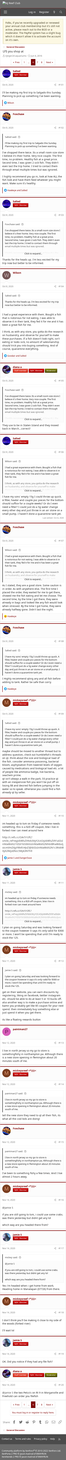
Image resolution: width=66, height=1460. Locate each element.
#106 (61, 452)
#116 (61, 1199)
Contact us (7, 1438)
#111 (61, 882)
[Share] (55, 85)
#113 (61, 1042)
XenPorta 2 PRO (9, 1453)
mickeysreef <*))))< (24, 700)
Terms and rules (23, 1438)
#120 (61, 1384)
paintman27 (20, 1029)
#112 (61, 960)
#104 (61, 286)
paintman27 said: (14, 1093)
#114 (61, 1084)
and (17, 190)
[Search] (61, 12)
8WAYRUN (41, 1453)
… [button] (29, 62)
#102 (61, 127)
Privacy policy (40, 1438)
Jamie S (17, 869)
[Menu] (5, 12)
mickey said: (11, 892)
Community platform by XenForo (31, 1450)
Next (48, 62)
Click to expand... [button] (33, 253)
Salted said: (11, 136)
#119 (61, 1353)
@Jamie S (7, 1207)
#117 (61, 1248)
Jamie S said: (11, 970)
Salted (16, 71)
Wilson (17, 272)
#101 (61, 84)
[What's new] (54, 12)
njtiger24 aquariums (15, 55)
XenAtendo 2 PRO (10, 1456)
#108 (61, 641)
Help (52, 1438)
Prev (17, 62)
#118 (61, 1312)
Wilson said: (11, 461)
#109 (61, 713)
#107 (61, 540)
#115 (61, 1142)
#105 (61, 380)
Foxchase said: (12, 224)
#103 (61, 215)
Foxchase (18, 114)
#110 (61, 815)
